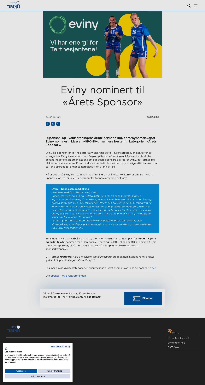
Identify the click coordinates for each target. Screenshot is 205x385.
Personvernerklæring (60, 346)
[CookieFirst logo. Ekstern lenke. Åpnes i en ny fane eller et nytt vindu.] (6, 348)
